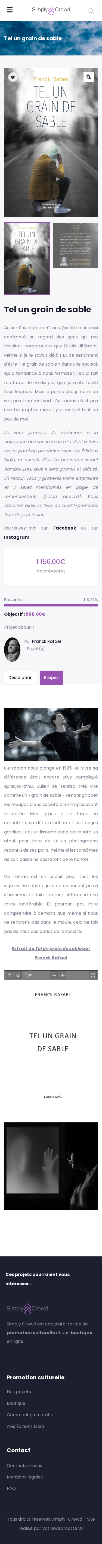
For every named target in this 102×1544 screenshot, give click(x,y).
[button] (89, 77)
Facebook (67, 528)
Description (20, 677)
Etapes (51, 677)
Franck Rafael (46, 641)
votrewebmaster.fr (63, 1528)
